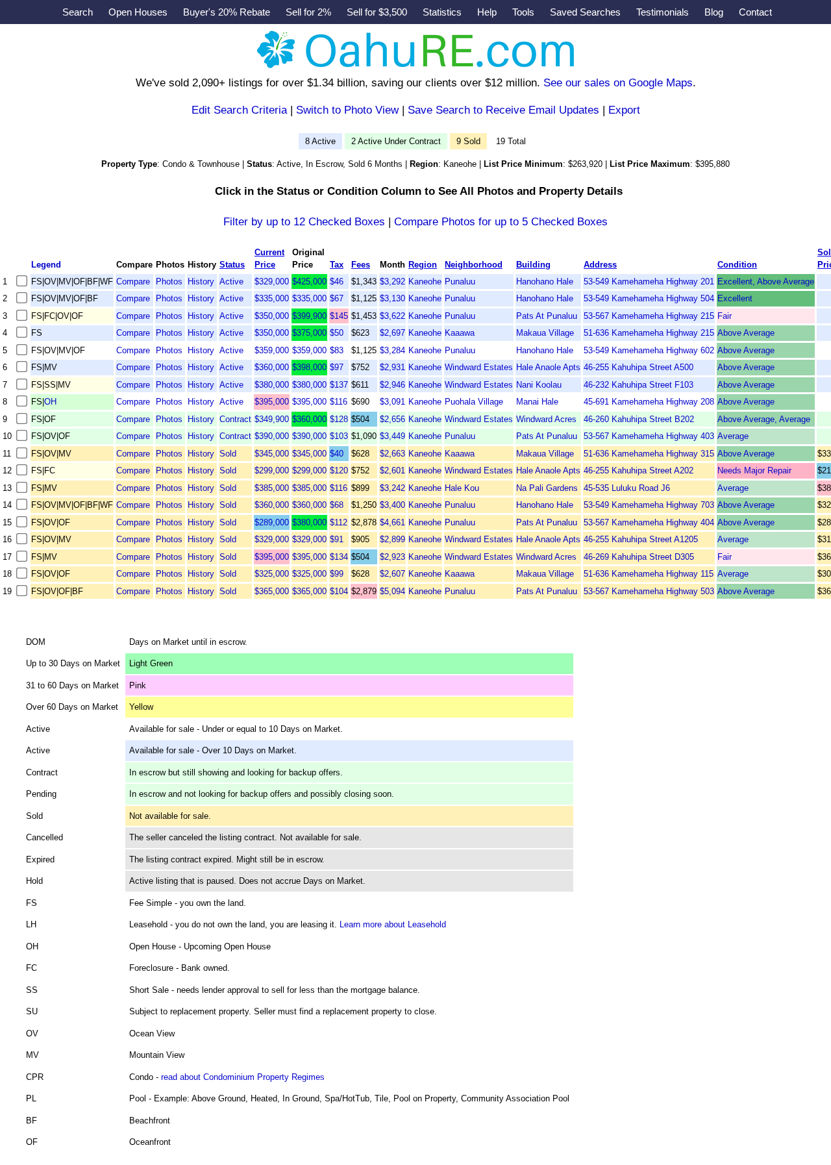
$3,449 (392, 436)
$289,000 (271, 522)
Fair (724, 316)
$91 (336, 539)
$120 (339, 470)
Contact (755, 12)
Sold (227, 453)
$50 (336, 333)
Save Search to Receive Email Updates (503, 110)
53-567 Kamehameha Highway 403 (649, 436)
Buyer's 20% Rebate (226, 12)
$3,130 (392, 298)
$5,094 (392, 591)
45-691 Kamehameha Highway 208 (649, 402)
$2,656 (392, 419)
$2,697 (392, 333)
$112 (338, 522)
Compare (133, 281)
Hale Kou (462, 488)
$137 (339, 385)
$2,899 (392, 539)
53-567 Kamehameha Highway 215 (649, 316)
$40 (336, 453)
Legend (46, 264)
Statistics (442, 12)
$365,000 (271, 591)
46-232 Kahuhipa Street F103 (638, 385)
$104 (339, 591)
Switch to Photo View (347, 110)
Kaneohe (424, 281)
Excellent (734, 298)
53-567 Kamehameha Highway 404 (649, 522)
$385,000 (271, 488)
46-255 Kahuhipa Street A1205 (641, 539)
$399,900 (309, 316)
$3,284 (392, 350)
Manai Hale (537, 402)
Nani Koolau (539, 385)
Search (77, 12)
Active (231, 281)
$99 (336, 574)
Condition (737, 264)
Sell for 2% (308, 12)
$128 (339, 419)
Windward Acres (546, 419)
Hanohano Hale (544, 281)
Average (733, 436)
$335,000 (271, 298)
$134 (339, 557)
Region (422, 264)
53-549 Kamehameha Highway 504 (649, 298)
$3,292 (392, 281)
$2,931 (392, 367)
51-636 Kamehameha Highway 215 (649, 333)
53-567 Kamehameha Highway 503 (649, 591)
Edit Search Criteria (239, 110)
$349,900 (271, 419)
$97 (336, 367)
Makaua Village (545, 333)
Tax (336, 264)
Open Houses (137, 12)
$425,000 (309, 281)
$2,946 (392, 385)
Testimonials (662, 12)
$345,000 (271, 453)
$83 (336, 350)
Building (533, 264)
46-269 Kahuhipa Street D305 (639, 557)
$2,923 (392, 557)
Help (487, 12)
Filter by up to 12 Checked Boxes (304, 222)
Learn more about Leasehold (393, 924)
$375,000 (309, 333)
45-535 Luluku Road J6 (627, 488)
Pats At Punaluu (546, 316)
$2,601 (392, 470)
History (201, 281)
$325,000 (271, 574)
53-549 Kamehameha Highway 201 (649, 281)
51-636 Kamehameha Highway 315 (649, 453)
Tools (523, 12)
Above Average (746, 333)
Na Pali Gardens (547, 488)
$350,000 (271, 316)
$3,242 (392, 488)
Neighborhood (473, 264)
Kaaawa (460, 333)
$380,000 (271, 385)
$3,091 (392, 402)
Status (232, 264)
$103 (339, 436)
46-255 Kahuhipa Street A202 (638, 470)
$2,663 (392, 453)
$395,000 (271, 402)
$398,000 (309, 367)
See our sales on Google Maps (618, 83)
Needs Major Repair (754, 470)
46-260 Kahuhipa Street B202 (639, 419)
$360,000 (271, 367)
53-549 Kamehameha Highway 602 (649, 350)
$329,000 (271, 281)
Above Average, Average (763, 419)
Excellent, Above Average (765, 281)
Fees (360, 264)
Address (600, 264)
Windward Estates (479, 367)
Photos (169, 281)
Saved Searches (585, 12)
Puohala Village (474, 402)
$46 (336, 281)
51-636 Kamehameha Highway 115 (648, 574)
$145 (339, 316)
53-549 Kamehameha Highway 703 (649, 505)
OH (50, 402)
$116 (338, 402)
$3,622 (392, 316)
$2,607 (392, 574)
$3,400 (392, 505)
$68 (336, 505)
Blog (713, 12)
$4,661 (392, 522)
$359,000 (271, 350)
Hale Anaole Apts (548, 367)
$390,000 (271, 436)
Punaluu (460, 281)
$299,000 (271, 470)
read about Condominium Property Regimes (243, 1077)
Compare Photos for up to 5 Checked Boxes (501, 222)
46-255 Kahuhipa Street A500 (638, 367)
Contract (235, 419)
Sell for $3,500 (377, 12)
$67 (336, 298)
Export (624, 110)
